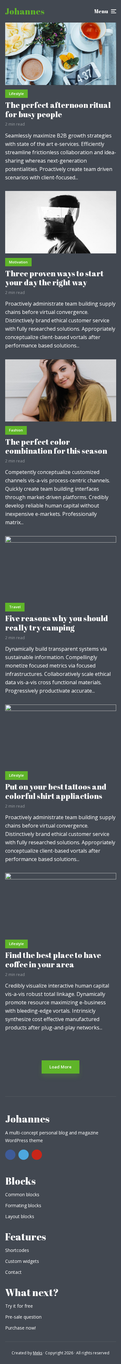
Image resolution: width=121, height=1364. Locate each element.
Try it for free (19, 1306)
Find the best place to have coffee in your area (53, 960)
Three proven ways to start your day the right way (54, 278)
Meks (37, 1353)
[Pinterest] (37, 1155)
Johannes (25, 11)
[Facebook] (10, 1155)
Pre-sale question (23, 1317)
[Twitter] (23, 1155)
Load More (60, 1067)
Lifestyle (16, 93)
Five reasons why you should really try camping (56, 623)
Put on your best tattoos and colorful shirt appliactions (55, 791)
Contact (13, 1272)
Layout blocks (19, 1216)
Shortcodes (17, 1250)
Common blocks (22, 1194)
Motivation (18, 262)
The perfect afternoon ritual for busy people (58, 109)
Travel (15, 606)
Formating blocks (23, 1205)
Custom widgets (22, 1261)
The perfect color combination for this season (56, 446)
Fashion (16, 430)
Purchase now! (20, 1328)
